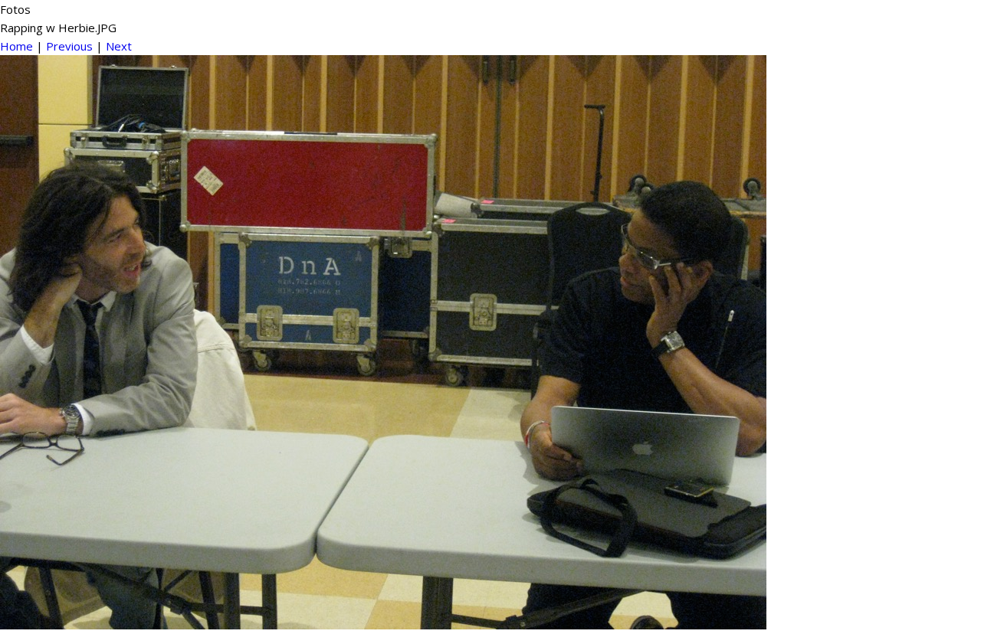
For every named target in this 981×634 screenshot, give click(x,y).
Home (16, 46)
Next (119, 46)
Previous (69, 46)
